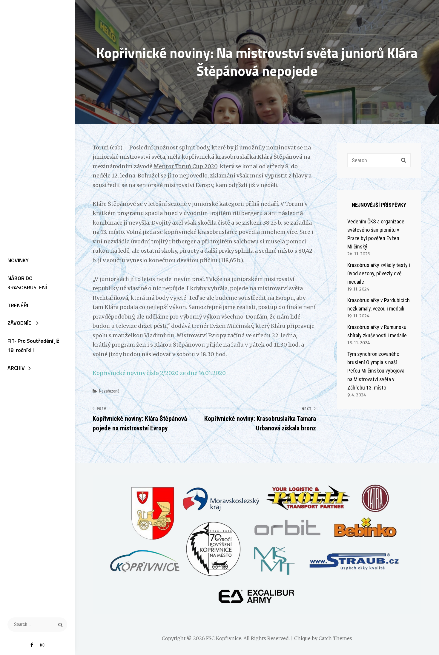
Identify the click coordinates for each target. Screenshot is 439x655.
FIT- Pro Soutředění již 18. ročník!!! (33, 345)
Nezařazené (109, 391)
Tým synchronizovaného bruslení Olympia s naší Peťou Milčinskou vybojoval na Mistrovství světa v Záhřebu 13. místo (376, 370)
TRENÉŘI (17, 305)
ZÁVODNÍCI (20, 323)
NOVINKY (18, 260)
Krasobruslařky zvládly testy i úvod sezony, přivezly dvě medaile (378, 273)
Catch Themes (335, 638)
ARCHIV (16, 368)
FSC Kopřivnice (223, 638)
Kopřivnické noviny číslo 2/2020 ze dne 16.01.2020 (159, 373)
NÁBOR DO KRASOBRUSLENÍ (27, 283)
